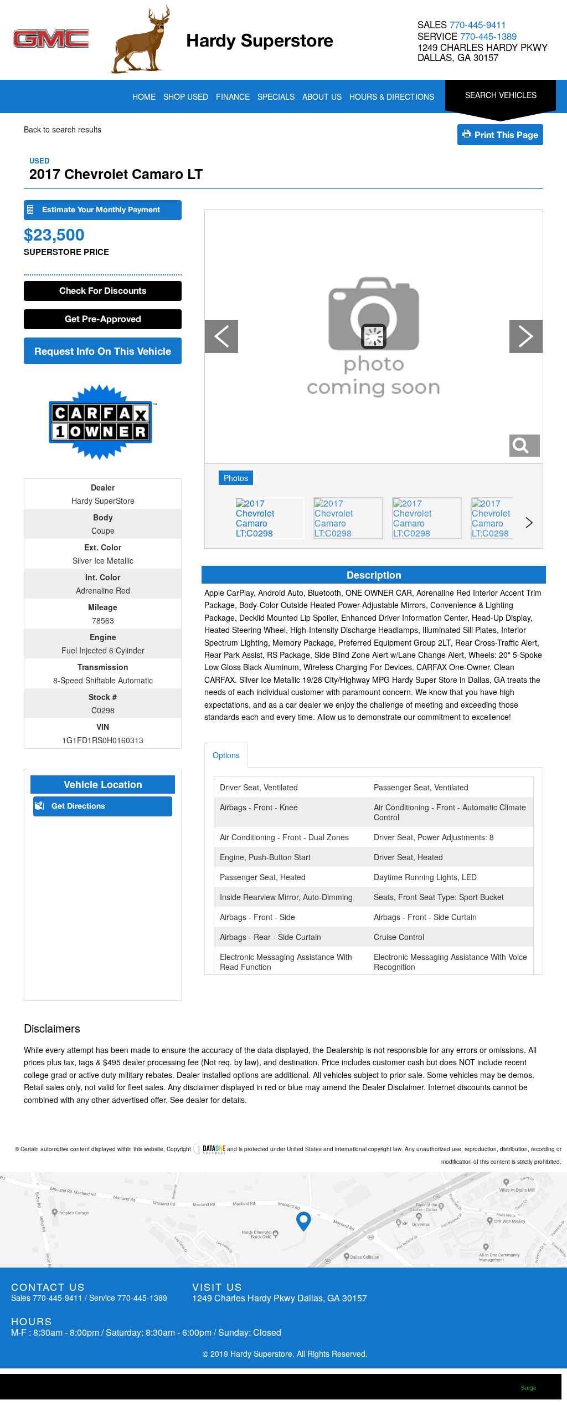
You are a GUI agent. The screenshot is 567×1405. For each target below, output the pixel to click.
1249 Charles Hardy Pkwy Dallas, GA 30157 (482, 52)
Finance (233, 96)
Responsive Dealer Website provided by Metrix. (485, 1388)
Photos (236, 477)
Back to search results (62, 129)
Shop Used (185, 96)
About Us (322, 96)
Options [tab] (226, 754)
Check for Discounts (103, 290)
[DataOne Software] (209, 1149)
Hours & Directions (391, 96)
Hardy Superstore (259, 40)
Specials (276, 96)
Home (144, 96)
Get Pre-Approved (103, 318)
